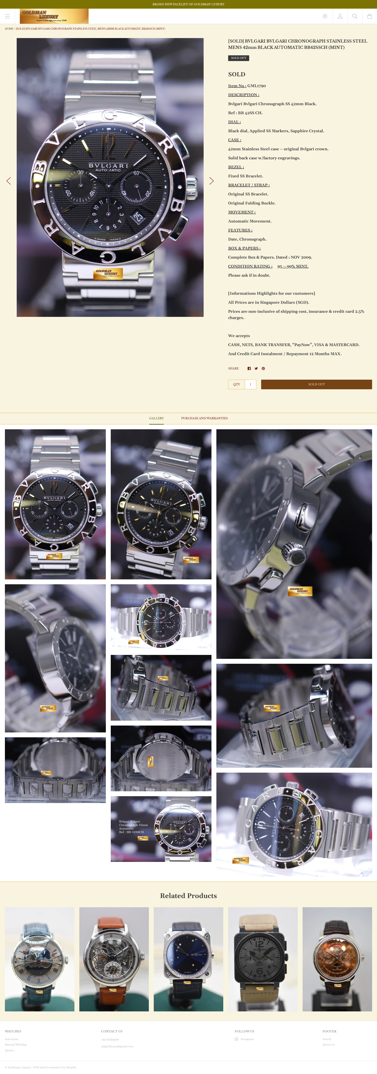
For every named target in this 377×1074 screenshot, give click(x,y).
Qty (236, 384)
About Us (329, 1044)
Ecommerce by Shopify (61, 1067)
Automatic (12, 1039)
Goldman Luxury (19, 1067)
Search (327, 1039)
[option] (110, 177)
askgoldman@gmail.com (117, 1046)
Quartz (9, 1050)
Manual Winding (16, 1044)
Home (9, 28)
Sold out (316, 384)
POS (36, 1067)
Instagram (247, 1039)
